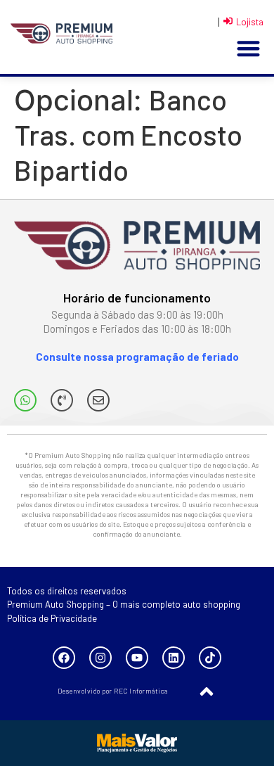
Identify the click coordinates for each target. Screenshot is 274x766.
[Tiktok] (210, 657)
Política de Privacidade (52, 618)
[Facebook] (64, 657)
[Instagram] (100, 657)
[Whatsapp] (25, 400)
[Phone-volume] (62, 400)
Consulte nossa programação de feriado (137, 356)
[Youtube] (137, 657)
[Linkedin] (173, 657)
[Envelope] (98, 400)
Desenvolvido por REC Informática (113, 691)
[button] (248, 49)
